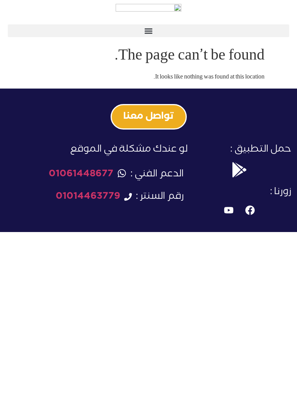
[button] (148, 30)
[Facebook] (249, 210)
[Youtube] (228, 210)
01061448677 (81, 175)
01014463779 (88, 197)
